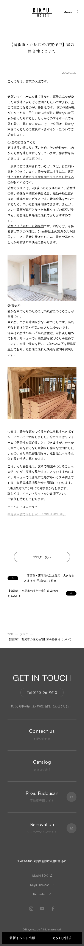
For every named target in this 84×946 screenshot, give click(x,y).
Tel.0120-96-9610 (42, 692)
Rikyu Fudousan (40, 885)
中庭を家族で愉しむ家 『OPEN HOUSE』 (37, 514)
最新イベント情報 (22, 938)
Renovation (40, 894)
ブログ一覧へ (42, 557)
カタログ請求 (62, 938)
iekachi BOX (40, 875)
